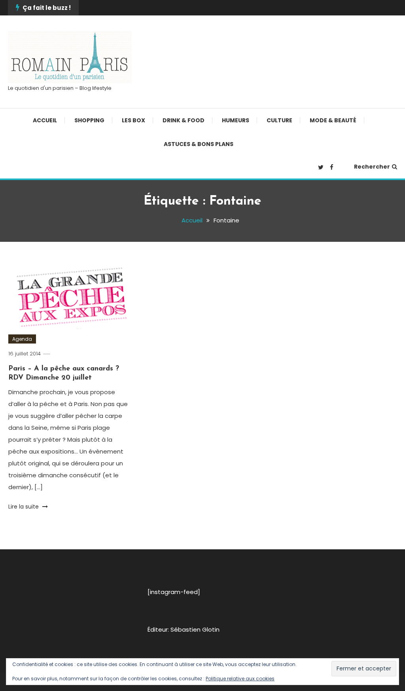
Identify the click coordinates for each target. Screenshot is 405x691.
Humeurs (235, 120)
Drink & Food (183, 120)
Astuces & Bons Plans (198, 144)
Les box (133, 120)
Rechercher (372, 167)
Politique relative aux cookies (240, 678)
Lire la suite (24, 507)
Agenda (22, 339)
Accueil (45, 120)
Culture (279, 120)
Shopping (89, 120)
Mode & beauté (333, 120)
